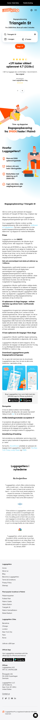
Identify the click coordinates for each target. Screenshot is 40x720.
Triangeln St (6, 607)
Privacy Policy (6, 583)
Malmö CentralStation (9, 610)
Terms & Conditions (9, 580)
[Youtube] (12, 698)
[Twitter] (6, 698)
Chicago (5, 626)
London (4, 629)
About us (5, 571)
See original (20, 74)
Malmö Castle (7, 601)
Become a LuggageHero (10, 577)
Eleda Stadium (7, 613)
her (13, 414)
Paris (4, 635)
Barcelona (5, 623)
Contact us (6, 694)
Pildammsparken (8, 596)
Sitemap (5, 585)
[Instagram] (9, 698)
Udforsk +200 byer (8, 643)
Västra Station (7, 604)
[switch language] (31, 10)
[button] (35, 715)
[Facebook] (3, 698)
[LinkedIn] (15, 698)
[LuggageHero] (10, 12)
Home (4, 568)
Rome (4, 638)
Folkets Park (6, 598)
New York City (7, 632)
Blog (3, 574)
